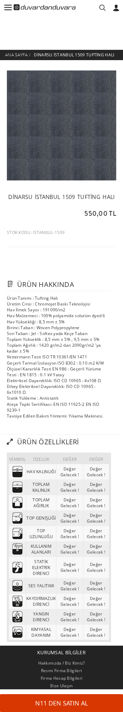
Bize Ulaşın (61, 686)
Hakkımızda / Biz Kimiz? (61, 663)
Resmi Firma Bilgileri (61, 671)
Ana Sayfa (16, 55)
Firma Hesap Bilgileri (61, 678)
